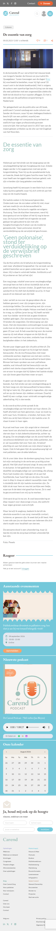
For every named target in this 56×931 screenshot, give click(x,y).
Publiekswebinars (35, 861)
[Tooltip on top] (52, 41)
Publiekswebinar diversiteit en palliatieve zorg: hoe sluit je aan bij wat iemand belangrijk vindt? (26, 627)
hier (48, 79)
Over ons (6, 904)
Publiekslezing (34, 865)
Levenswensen (34, 874)
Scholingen (7, 858)
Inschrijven (45, 829)
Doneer (46, 3)
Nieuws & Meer (34, 851)
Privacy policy (41, 918)
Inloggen (25, 568)
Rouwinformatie (34, 871)
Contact (31, 3)
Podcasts (32, 855)
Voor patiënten (8, 887)
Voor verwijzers (8, 891)
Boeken (31, 858)
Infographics (33, 878)
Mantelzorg (33, 868)
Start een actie (34, 897)
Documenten (33, 887)
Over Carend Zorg (9, 884)
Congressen (7, 861)
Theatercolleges (8, 865)
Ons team (6, 907)
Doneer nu (32, 891)
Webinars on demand (10, 855)
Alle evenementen (9, 868)
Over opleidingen (9, 871)
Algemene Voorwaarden (44, 925)
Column (8, 27)
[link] (44, 13)
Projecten (32, 894)
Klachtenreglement (43, 922)
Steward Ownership (35, 884)
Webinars (6, 851)
